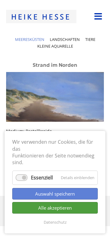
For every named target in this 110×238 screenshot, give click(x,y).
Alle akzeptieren (55, 208)
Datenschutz (55, 222)
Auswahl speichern (55, 194)
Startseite (41, 16)
